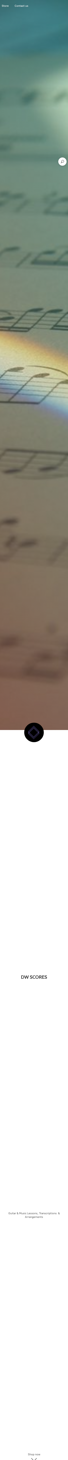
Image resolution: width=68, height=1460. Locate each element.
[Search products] (62, 162)
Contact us (21, 5)
